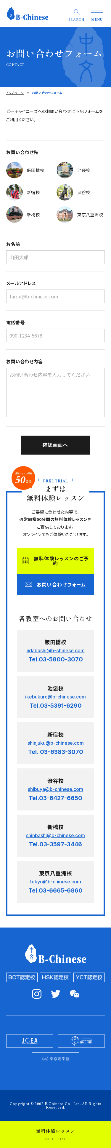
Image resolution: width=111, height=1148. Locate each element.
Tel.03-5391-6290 (56, 705)
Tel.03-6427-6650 (55, 798)
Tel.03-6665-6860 (55, 890)
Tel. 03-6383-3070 (55, 751)
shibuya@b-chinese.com (55, 789)
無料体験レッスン (55, 1134)
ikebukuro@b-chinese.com (55, 697)
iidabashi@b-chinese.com (56, 650)
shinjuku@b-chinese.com (56, 743)
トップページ (15, 92)
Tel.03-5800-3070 (55, 659)
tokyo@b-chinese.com (55, 882)
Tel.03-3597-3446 (55, 844)
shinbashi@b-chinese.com (55, 835)
